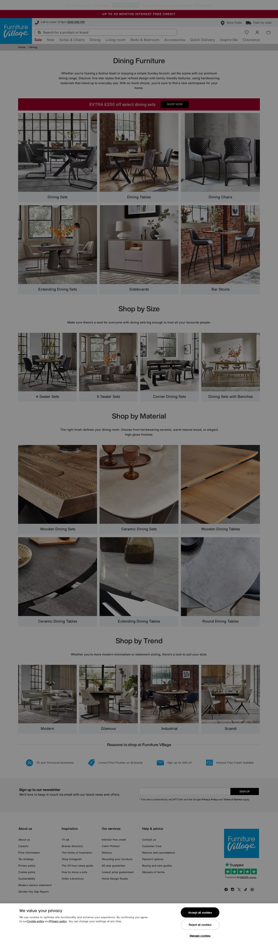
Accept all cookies (200, 913)
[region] (139, 924)
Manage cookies (200, 936)
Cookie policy (35, 921)
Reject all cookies (200, 925)
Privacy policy (58, 921)
